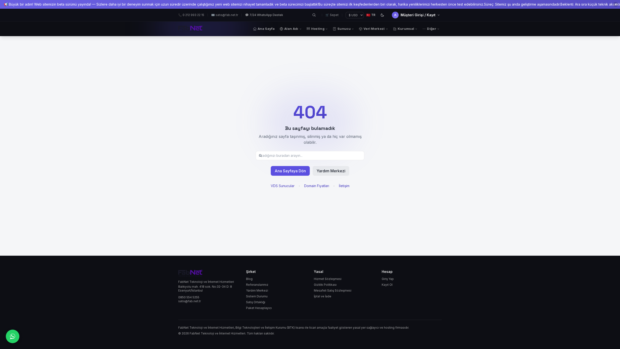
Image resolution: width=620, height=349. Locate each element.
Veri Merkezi (374, 29)
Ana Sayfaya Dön (290, 170)
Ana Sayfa (266, 29)
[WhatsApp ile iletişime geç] (12, 336)
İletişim (344, 186)
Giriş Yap (388, 279)
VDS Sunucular (282, 186)
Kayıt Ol (387, 284)
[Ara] (314, 15)
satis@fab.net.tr (189, 301)
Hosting (318, 29)
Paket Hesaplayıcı (259, 308)
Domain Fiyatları (316, 186)
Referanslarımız (257, 284)
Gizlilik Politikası (325, 284)
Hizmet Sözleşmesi (327, 279)
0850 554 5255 (188, 297)
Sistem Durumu (257, 296)
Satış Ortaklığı (255, 302)
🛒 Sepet (332, 15)
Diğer (431, 29)
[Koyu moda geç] (382, 15)
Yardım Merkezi (331, 170)
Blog (249, 279)
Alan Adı (291, 29)
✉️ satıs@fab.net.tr (224, 15)
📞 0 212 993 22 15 (191, 15)
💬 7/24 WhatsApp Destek (264, 15)
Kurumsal (406, 29)
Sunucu (344, 29)
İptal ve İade (322, 296)
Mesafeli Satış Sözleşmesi (332, 290)
